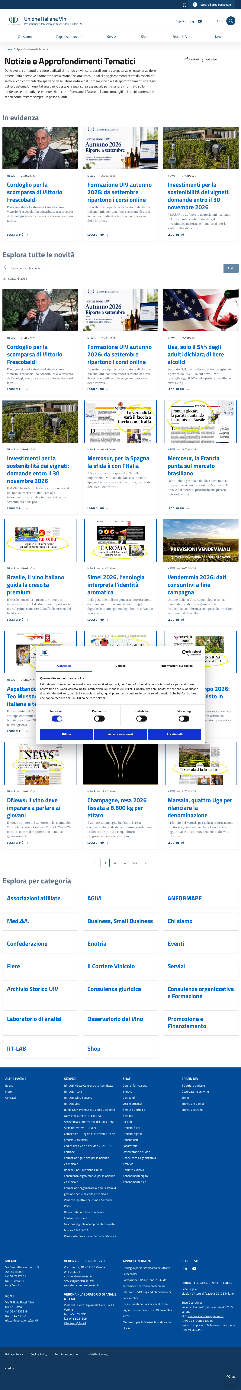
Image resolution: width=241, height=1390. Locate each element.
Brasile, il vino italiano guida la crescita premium (35, 584)
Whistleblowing (98, 1354)
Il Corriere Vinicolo (111, 966)
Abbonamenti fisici (134, 1182)
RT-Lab (127, 1121)
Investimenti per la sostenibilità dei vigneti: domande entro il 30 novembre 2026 (199, 196)
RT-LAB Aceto (73, 1091)
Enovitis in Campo (193, 1103)
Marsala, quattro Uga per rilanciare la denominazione (200, 807)
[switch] (99, 719)
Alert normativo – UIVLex (80, 1127)
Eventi (176, 943)
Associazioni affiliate (33, 898)
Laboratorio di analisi (34, 1018)
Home (8, 49)
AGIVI (94, 898)
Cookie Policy (39, 1354)
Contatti (10, 1097)
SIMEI (185, 1097)
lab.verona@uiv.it (75, 1323)
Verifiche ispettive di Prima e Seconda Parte (88, 1203)
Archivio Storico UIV (32, 988)
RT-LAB (16, 1048)
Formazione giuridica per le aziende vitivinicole (86, 1161)
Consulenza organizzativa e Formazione (201, 992)
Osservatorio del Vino (115, 1018)
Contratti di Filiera (75, 1218)
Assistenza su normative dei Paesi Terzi (89, 1121)
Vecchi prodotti (132, 1103)
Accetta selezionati (120, 734)
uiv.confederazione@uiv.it (21, 1320)
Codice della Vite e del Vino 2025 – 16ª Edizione (89, 1148)
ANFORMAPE (185, 898)
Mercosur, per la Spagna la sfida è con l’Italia (118, 461)
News (11, 176)
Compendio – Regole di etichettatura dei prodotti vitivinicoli (90, 1136)
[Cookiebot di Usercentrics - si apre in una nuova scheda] (184, 653)
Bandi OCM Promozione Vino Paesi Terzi (89, 1109)
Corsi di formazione (135, 1085)
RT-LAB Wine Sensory (78, 1097)
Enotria (96, 943)
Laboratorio (130, 1145)
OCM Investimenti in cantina (82, 1115)
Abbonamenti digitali (136, 1176)
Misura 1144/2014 (76, 1230)
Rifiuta (66, 734)
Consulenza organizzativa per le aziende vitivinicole (89, 1179)
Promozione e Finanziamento (187, 1022)
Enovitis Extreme (192, 1109)
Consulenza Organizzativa (139, 1158)
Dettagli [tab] (120, 665)
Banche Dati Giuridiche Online (83, 1170)
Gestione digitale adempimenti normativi (90, 1224)
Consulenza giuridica (114, 988)
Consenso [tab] (64, 665)
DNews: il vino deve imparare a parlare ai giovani (33, 807)
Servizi (176, 966)
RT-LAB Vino (72, 1103)
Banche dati (130, 1139)
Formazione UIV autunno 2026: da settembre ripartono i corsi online (119, 192)
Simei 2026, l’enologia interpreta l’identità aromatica (116, 584)
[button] (69, 37)
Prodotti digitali (133, 1133)
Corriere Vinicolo (133, 1170)
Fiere (13, 966)
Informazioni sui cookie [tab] (176, 665)
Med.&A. (18, 920)
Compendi (129, 1097)
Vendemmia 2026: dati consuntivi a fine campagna (197, 584)
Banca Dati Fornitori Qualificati (84, 1212)
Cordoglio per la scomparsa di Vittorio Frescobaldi (34, 192)
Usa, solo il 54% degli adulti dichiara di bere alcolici (196, 354)
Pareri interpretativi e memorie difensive (90, 1236)
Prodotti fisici (131, 1127)
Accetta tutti (175, 734)
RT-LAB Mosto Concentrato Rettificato (88, 1085)
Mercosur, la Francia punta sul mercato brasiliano (194, 465)
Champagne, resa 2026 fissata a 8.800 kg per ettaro (117, 807)
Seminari (128, 1115)
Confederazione (27, 943)
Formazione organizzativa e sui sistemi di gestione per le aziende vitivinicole (90, 1191)
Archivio (128, 1164)
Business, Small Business (120, 920)
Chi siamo (180, 920)
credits (9, 1368)
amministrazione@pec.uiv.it (205, 1316)
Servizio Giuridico (134, 1109)
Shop (93, 1048)
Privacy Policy (14, 1354)
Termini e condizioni (67, 1354)
